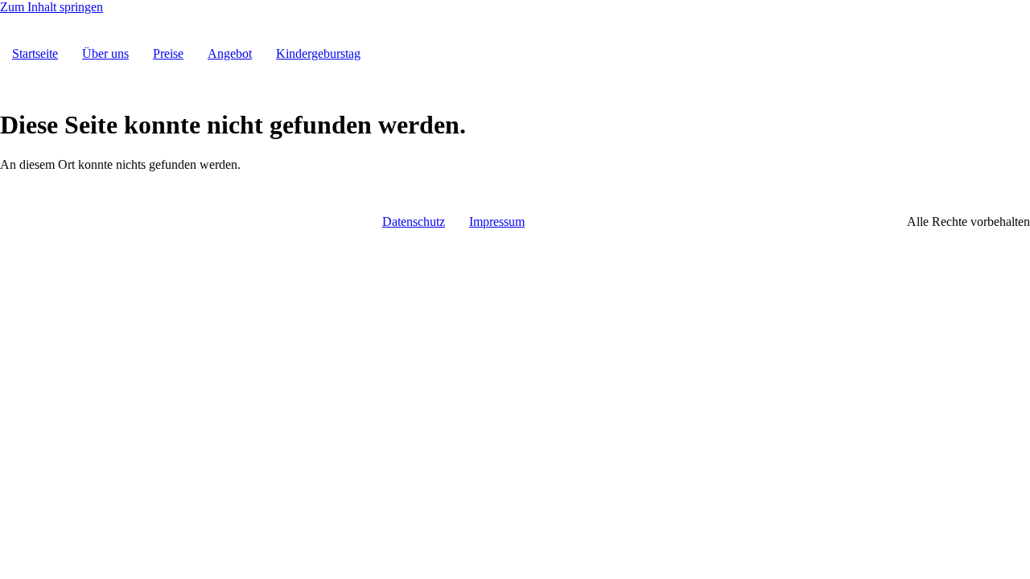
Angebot (230, 53)
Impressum (497, 221)
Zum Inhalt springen (51, 7)
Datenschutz (413, 221)
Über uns (105, 53)
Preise (168, 53)
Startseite (35, 53)
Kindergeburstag (318, 53)
